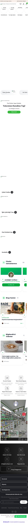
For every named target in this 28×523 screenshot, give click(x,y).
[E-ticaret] (13, 521)
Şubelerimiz (4, 508)
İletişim (25, 508)
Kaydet (23, 502)
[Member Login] (23, 4)
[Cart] (26, 4)
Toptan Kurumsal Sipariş (13, 508)
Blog (21, 508)
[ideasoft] (6, 522)
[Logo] (8, 4)
